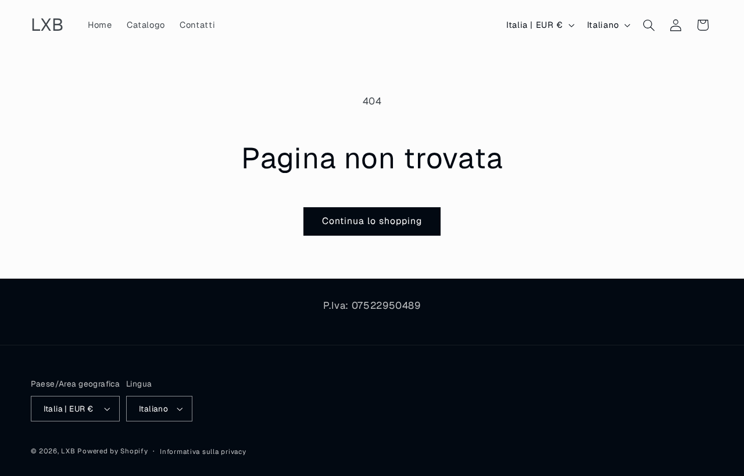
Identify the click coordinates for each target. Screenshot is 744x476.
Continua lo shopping (372, 221)
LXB (68, 450)
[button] (648, 25)
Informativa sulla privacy (203, 451)
